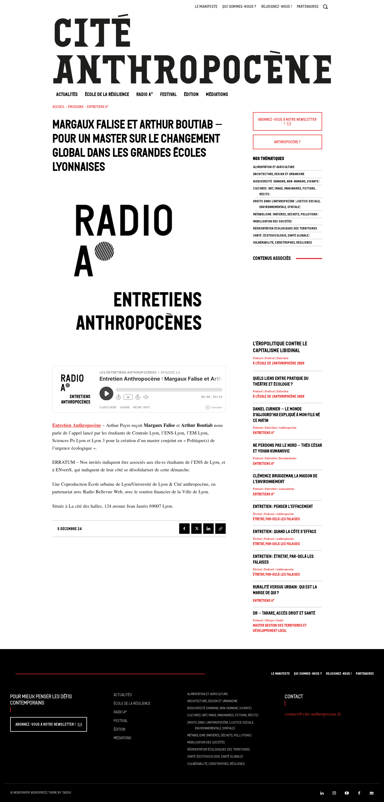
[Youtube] (347, 793)
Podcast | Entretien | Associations (273, 489)
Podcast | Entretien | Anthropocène (274, 428)
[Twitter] (196, 528)
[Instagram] (334, 793)
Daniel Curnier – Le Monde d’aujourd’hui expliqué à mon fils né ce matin (286, 414)
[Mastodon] (372, 793)
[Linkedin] (208, 528)
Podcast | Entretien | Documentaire (274, 458)
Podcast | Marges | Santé (268, 620)
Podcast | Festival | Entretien (270, 358)
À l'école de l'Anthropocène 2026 (278, 363)
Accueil (59, 107)
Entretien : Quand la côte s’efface (284, 531)
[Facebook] (184, 528)
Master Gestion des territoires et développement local (279, 628)
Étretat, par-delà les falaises (276, 519)
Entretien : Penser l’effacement (283, 506)
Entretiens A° (98, 107)
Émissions (76, 107)
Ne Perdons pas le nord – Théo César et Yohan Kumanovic (287, 448)
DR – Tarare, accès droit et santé (284, 613)
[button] (325, 6)
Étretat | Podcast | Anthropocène (273, 514)
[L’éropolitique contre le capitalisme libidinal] (287, 301)
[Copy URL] (220, 528)
